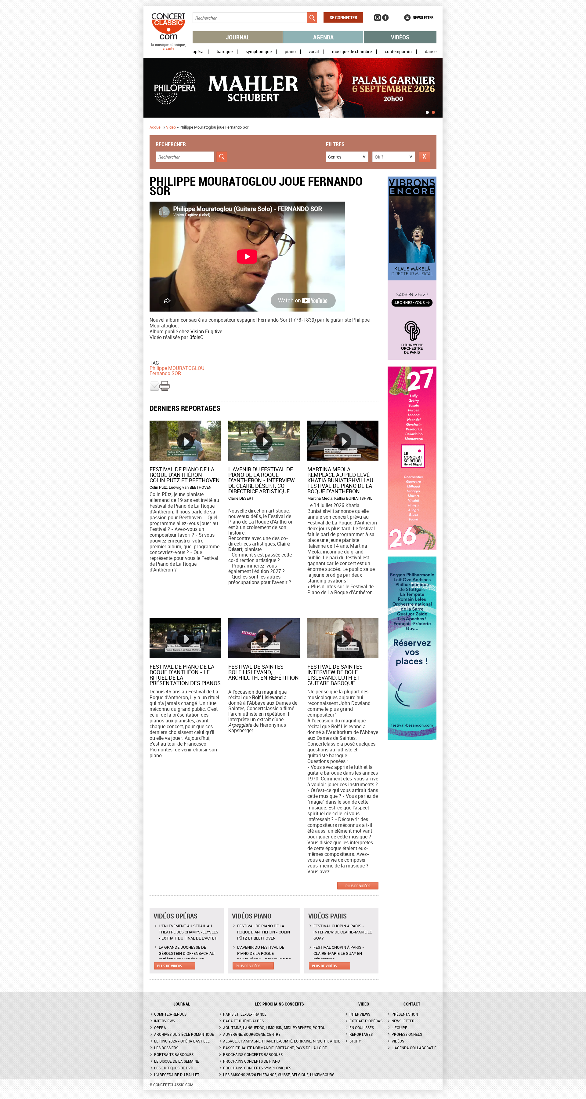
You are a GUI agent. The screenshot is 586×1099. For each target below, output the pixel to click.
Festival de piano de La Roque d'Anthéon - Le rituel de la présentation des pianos (185, 675)
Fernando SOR (165, 373)
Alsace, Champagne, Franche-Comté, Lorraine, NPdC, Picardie (281, 1041)
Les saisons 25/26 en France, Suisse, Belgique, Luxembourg (279, 1074)
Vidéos (400, 37)
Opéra (198, 51)
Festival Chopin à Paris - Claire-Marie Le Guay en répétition (338, 953)
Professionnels (407, 1034)
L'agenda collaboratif (414, 1047)
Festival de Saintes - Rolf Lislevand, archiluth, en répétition (263, 672)
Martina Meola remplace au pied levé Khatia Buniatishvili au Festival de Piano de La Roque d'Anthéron (340, 480)
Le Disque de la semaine (176, 1061)
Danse (430, 51)
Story (355, 1041)
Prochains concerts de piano (251, 1061)
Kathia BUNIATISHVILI (354, 498)
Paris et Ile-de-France (244, 1014)
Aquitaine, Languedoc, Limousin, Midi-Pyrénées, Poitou (274, 1027)
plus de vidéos (357, 885)
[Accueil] (168, 48)
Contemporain (398, 51)
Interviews (164, 1020)
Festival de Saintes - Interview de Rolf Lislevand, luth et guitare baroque (336, 675)
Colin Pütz (158, 487)
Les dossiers (166, 1047)
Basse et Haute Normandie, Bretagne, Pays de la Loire (275, 1047)
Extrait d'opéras (365, 1020)
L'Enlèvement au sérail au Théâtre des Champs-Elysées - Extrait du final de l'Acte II (188, 932)
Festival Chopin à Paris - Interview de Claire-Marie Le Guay (342, 932)
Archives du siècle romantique (184, 1034)
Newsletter (423, 17)
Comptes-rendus (170, 1014)
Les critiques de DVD (173, 1067)
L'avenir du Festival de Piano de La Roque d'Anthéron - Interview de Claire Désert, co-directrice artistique (261, 480)
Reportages (361, 1034)
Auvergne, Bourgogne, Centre (251, 1034)
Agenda (323, 37)
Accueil (156, 127)
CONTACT (411, 1004)
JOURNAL (181, 1004)
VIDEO (363, 1004)
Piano (290, 51)
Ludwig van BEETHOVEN (190, 487)
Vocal (314, 51)
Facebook (385, 17)
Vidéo (171, 127)
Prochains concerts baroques (253, 1054)
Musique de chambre (352, 51)
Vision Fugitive (206, 331)
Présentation (405, 1014)
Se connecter (343, 17)
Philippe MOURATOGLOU (177, 368)
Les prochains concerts (279, 1004)
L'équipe (399, 1027)
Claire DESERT (241, 498)
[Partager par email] (154, 390)
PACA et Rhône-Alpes (243, 1020)
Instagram (377, 17)
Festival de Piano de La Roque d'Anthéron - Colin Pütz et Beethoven (185, 475)
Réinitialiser (424, 157)
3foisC (196, 337)
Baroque (225, 51)
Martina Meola (319, 498)
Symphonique (259, 51)
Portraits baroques (174, 1054)
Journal (238, 37)
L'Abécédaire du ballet (176, 1074)
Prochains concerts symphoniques (257, 1067)
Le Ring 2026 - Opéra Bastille (182, 1041)
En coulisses (361, 1027)
